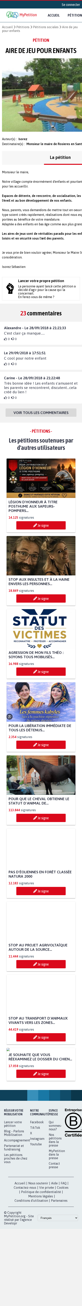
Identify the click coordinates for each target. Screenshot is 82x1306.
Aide (54, 1220)
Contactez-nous (25, 1224)
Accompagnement (17, 1177)
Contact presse (54, 1202)
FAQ (63, 1220)
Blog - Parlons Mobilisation (14, 1170)
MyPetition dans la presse (57, 1191)
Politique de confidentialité (41, 1229)
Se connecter (71, 4)
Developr (10, 1260)
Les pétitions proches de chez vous (15, 1195)
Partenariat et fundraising (14, 1184)
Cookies (62, 1224)
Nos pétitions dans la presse (55, 1177)
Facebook (37, 1159)
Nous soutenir (38, 1220)
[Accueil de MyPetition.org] (22, 15)
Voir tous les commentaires (41, 413)
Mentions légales (40, 1233)
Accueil (54, 15)
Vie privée (46, 1224)
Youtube (36, 1181)
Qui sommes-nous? (55, 1162)
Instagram (37, 1175)
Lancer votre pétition (13, 1160)
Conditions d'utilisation (31, 1237)
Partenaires (59, 1237)
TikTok (35, 1164)
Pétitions (22, 27)
